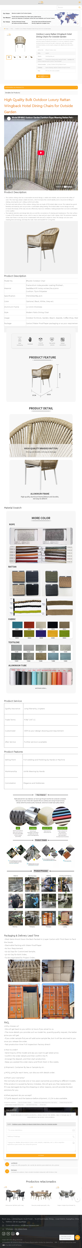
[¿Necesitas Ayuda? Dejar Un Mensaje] (77, 1237)
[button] (77, 1199)
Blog (14, 1239)
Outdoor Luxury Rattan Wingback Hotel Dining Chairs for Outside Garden (34, 1124)
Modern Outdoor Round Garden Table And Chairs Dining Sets (68, 1205)
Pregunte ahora (44, 76)
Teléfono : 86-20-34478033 (16, 1222)
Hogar (6, 28)
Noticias (19, 1239)
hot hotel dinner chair (31, 1104)
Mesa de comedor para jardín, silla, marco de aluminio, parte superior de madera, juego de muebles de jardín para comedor (42, 1205)
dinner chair (43, 1104)
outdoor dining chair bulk (66, 1102)
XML (56, 1242)
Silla (12, 28)
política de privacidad (68, 1242)
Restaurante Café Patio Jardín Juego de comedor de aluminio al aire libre (16, 1205)
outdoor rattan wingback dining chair (14, 1104)
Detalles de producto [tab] (12, 93)
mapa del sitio (7, 1239)
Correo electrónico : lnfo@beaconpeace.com (22, 1225)
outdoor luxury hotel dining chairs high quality (45, 1102)
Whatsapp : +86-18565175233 (16, 1229)
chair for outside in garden (24, 1102)
